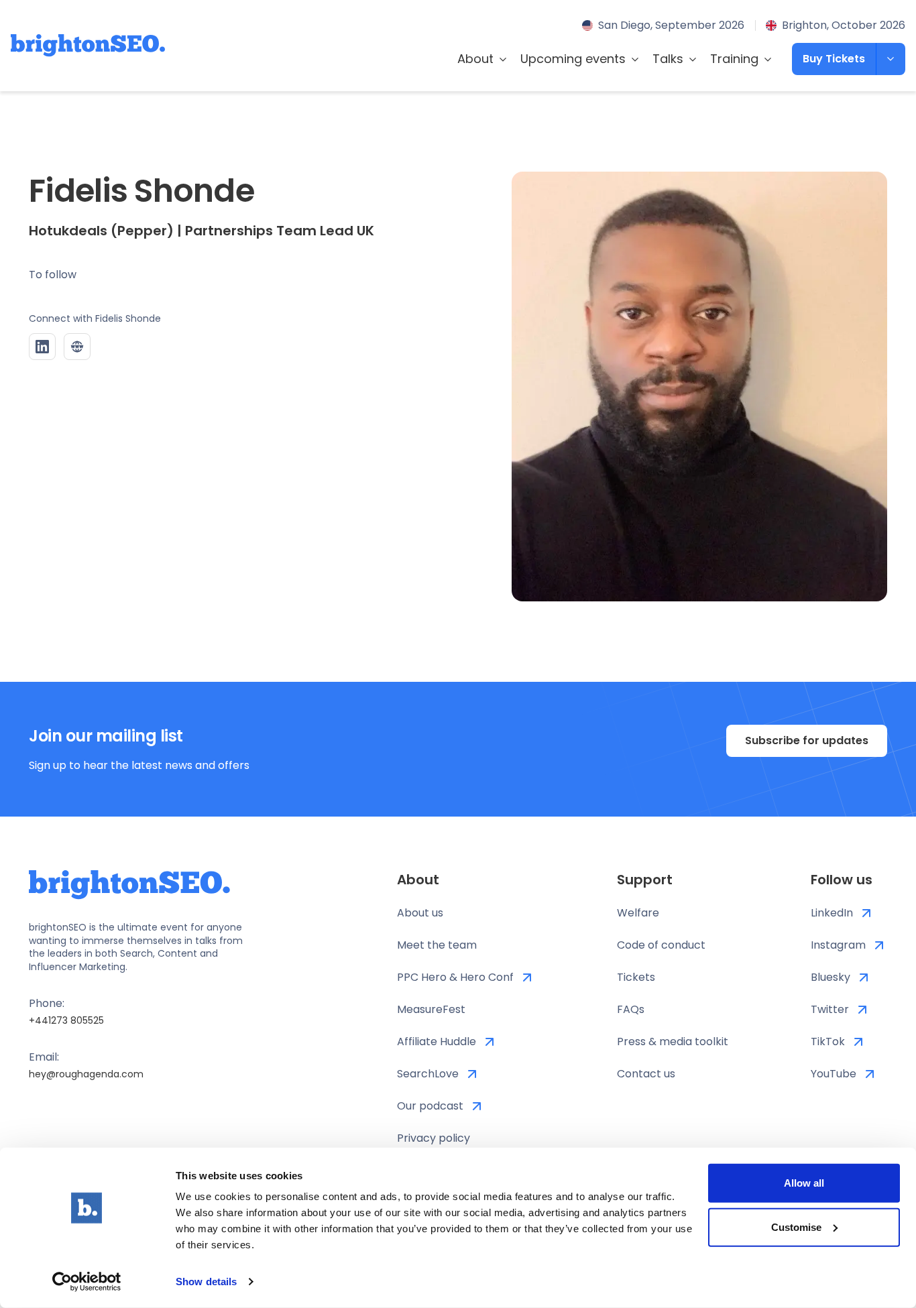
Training (734, 58)
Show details (206, 1281)
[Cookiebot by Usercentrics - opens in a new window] (87, 1282)
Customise (796, 1226)
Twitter (830, 1009)
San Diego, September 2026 (671, 25)
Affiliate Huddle (436, 1041)
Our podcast (430, 1106)
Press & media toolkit (672, 1041)
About (475, 58)
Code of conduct (661, 945)
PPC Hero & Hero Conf (455, 977)
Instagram (838, 945)
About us (420, 912)
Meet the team (437, 945)
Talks (667, 58)
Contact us (646, 1073)
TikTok (828, 1041)
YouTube (833, 1073)
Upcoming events (573, 58)
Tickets (636, 977)
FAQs (630, 1009)
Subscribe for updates (806, 740)
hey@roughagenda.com (86, 1074)
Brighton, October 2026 (843, 25)
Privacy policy (433, 1138)
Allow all (804, 1183)
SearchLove (428, 1073)
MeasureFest (431, 1009)
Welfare (638, 912)
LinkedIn (832, 912)
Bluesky (830, 977)
